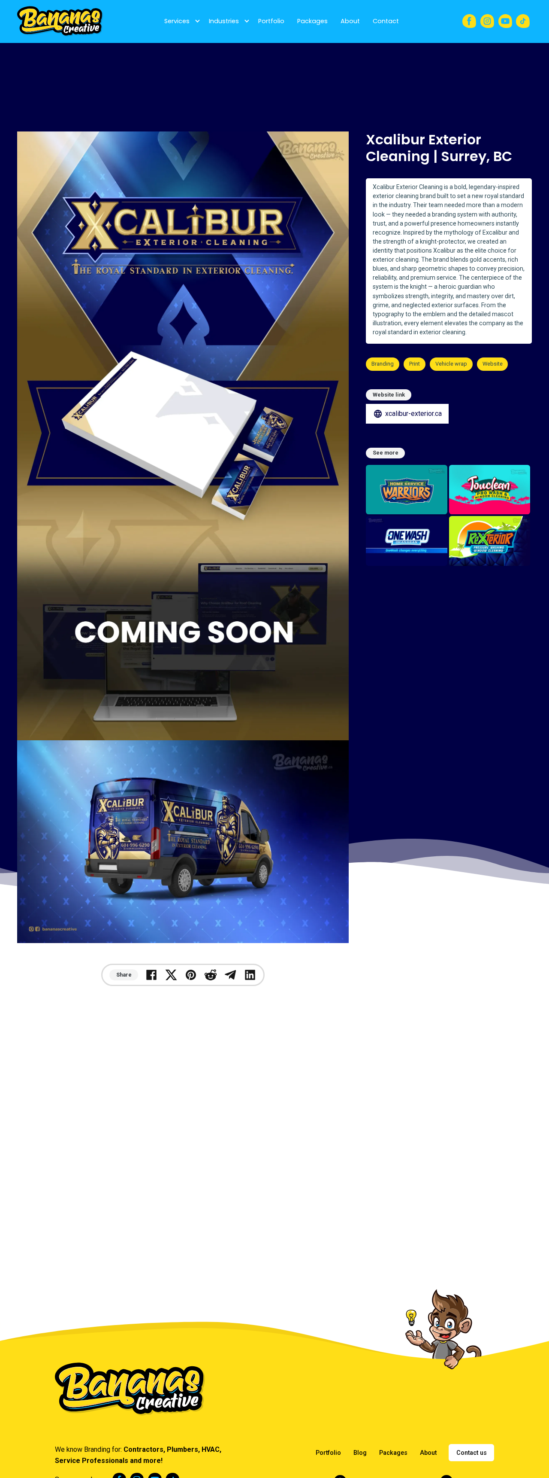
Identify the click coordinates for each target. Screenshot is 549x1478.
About (350, 21)
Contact (386, 21)
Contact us (471, 1453)
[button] (180, 21)
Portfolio (271, 21)
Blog (360, 1453)
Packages (312, 21)
